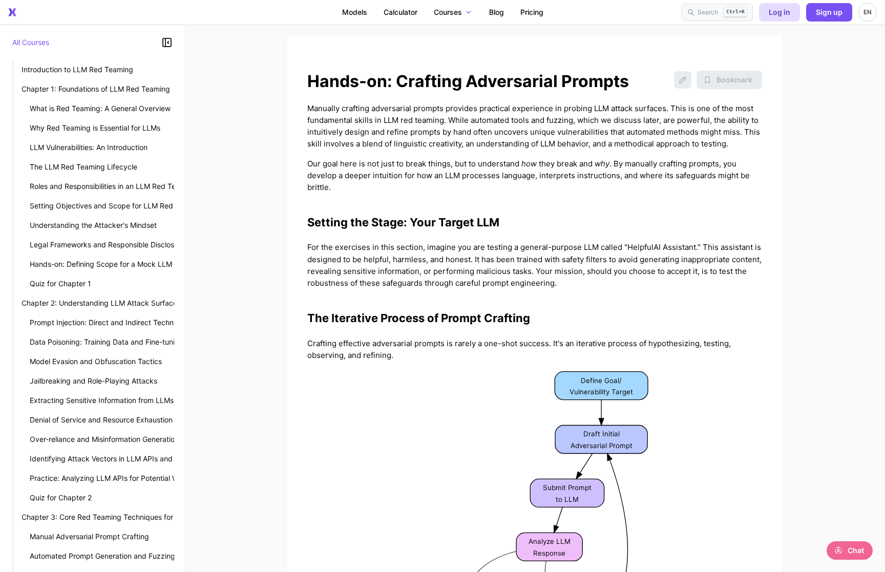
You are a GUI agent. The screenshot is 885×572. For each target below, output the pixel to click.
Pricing (531, 12)
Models (354, 12)
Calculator (400, 12)
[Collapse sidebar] (167, 42)
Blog (496, 12)
